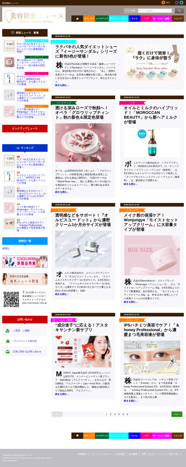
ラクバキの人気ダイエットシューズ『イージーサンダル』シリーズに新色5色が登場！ (31, 47)
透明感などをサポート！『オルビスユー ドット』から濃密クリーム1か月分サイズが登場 (31, 97)
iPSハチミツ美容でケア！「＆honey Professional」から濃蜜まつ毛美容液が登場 (31, 226)
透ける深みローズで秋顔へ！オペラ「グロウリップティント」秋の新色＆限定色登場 (31, 64)
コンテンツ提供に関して (170, 454)
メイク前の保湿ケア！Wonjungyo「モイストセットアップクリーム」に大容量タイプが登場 (31, 113)
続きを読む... (62, 85)
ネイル (135, 18)
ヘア (146, 18)
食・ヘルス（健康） (162, 18)
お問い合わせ (147, 454)
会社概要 (133, 454)
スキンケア (89, 18)
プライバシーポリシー (101, 454)
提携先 (5, 248)
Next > (176, 414)
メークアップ (102, 18)
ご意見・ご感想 (21, 330)
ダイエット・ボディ (119, 18)
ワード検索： (131, 10)
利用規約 (82, 454)
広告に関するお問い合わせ (27, 351)
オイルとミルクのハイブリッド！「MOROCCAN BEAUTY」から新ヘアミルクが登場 (31, 80)
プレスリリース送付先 (25, 341)
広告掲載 (120, 454)
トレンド (178, 18)
